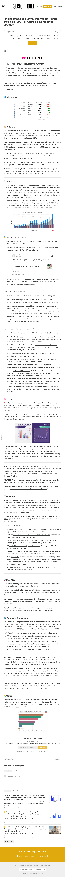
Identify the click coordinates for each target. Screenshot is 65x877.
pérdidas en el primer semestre (29, 540)
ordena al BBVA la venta (21, 371)
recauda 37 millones (24, 608)
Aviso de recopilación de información (27, 753)
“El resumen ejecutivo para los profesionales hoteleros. (19, 818)
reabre (18, 365)
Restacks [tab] (15, 771)
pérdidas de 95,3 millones (29, 529)
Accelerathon (34, 584)
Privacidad (29, 865)
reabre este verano (35, 368)
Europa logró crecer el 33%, (29, 417)
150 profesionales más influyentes (42, 241)
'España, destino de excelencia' (31, 162)
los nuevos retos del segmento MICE (47, 296)
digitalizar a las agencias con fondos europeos (37, 668)
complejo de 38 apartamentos (36, 389)
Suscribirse (47, 6)
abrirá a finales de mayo (37, 354)
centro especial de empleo (37, 381)
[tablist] (11, 770)
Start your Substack (27, 869)
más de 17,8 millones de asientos (40, 624)
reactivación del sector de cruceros (47, 683)
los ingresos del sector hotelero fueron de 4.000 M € (41, 500)
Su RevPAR (15, 557)
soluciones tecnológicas (37, 480)
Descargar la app (40, 869)
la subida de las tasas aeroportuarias (36, 636)
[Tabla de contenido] (2, 438)
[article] (32, 801)
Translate (7, 15)
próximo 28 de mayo (13, 362)
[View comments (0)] (9, 31)
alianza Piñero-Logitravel (38, 657)
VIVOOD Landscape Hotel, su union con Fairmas (43, 316)
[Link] (1, 97)
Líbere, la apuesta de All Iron (24, 308)
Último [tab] (14, 791)
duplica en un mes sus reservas (20, 633)
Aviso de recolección (44, 865)
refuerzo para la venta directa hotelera (27, 601)
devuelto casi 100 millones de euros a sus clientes (31, 535)
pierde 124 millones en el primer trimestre (24, 546)
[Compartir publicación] (40, 6)
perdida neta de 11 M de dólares (42, 554)
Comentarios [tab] (8, 771)
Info (57, 75)
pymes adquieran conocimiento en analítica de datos (28, 489)
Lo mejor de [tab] (8, 791)
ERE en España (26, 567)
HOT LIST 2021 (40, 248)
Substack (24, 873)
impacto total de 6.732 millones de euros (34, 144)
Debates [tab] (19, 791)
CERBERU (9, 64)
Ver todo (7, 841)
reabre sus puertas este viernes (46, 345)
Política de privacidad (43, 753)
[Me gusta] (5, 31)
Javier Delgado (11, 333)
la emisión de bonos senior (32, 644)
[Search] (37, 6)
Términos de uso (32, 751)
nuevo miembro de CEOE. (40, 649)
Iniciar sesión (58, 6)
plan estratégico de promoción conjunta (25, 171)
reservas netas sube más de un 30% (38, 200)
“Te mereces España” (29, 153)
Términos (35, 865)
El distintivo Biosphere (14, 279)
